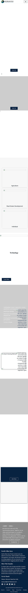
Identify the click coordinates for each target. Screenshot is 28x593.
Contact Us (8, 589)
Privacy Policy (18, 589)
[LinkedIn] (9, 584)
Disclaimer (25, 589)
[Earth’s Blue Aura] (7, 1)
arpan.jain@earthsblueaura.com (9, 581)
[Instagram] (5, 584)
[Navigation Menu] (25, 1)
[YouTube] (12, 584)
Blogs (13, 589)
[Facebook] (2, 584)
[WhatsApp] (14, 584)
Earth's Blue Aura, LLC (17, 587)
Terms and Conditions (14, 591)
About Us (2, 589)
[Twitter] (7, 584)
